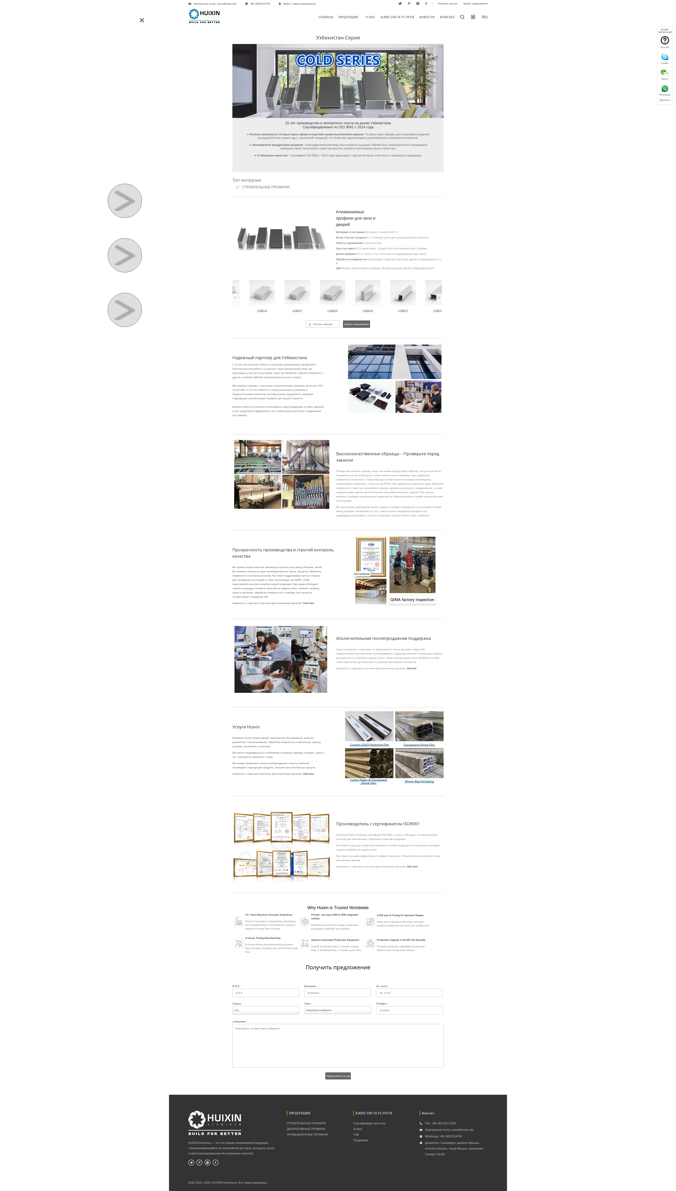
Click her (412, 668)
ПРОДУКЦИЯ (348, 17)
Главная (325, 17)
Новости (427, 17)
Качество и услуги (397, 17)
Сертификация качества (369, 1123)
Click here (308, 603)
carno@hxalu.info (226, 3)
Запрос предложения (475, 3)
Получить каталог (448, 3)
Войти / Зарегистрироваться (299, 3)
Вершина (665, 100)
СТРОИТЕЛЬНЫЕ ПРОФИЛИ (265, 187)
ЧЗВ (356, 1134)
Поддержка (360, 1140)
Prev (235, 298)
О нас (370, 17)
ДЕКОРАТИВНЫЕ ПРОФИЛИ (306, 1128)
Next (439, 298)
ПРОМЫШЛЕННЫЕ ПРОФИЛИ (307, 1134)
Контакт (447, 17)
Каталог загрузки (323, 324)
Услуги (357, 1128)
